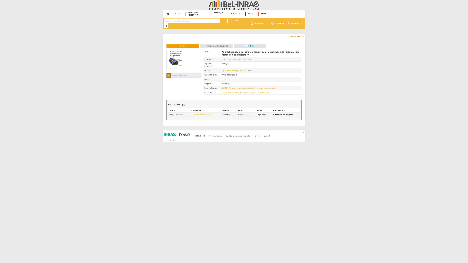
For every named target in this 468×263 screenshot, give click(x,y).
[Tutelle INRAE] (170, 134)
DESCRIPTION (263, 92)
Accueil (167, 14)
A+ (174, 140)
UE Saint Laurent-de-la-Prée (201, 114)
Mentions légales (215, 136)
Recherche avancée (237, 21)
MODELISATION (250, 92)
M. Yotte (247, 59)
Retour (300, 36)
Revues (177, 13)
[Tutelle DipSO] (185, 135)
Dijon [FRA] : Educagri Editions (234, 70)
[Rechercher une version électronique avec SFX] (250, 46)
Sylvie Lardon (237, 59)
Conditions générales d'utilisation (238, 136)
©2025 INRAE (200, 136)
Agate (250, 13)
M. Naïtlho (226, 59)
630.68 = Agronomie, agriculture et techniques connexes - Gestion (248, 88)
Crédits (257, 136)
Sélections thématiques (194, 13)
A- (167, 140)
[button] (168, 75)
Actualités (235, 13)
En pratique (218, 12)
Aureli (264, 13)
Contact (267, 136)
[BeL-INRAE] (234, 5)
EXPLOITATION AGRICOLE (232, 92)
